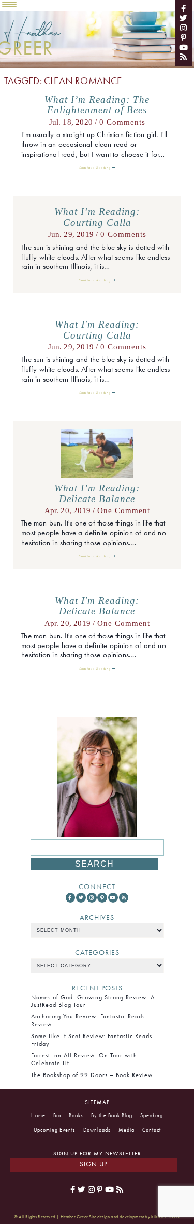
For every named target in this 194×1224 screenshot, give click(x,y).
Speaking (151, 1115)
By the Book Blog (111, 1115)
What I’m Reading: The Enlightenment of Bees (97, 105)
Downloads (97, 1129)
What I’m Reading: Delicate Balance (97, 493)
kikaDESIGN (165, 1217)
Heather (32, 36)
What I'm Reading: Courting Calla (97, 330)
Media (126, 1129)
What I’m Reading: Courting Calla (97, 217)
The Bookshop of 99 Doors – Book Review (92, 1075)
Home (38, 1115)
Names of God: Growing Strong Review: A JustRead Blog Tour (93, 1001)
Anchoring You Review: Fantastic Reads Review (88, 1020)
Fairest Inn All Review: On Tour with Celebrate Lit (84, 1059)
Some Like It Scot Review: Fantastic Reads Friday (91, 1040)
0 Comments (122, 122)
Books (76, 1115)
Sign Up (94, 1164)
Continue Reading (95, 167)
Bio (57, 1115)
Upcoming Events (55, 1129)
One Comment (123, 510)
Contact (151, 1129)
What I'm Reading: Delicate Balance (97, 606)
